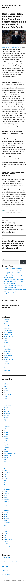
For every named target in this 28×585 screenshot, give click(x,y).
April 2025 (7, 345)
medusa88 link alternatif (9, 562)
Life (5, 480)
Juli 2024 (6, 364)
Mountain (7, 489)
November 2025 (8, 332)
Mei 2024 (6, 368)
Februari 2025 (8, 349)
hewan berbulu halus (10, 453)
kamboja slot (6, 557)
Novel (5, 497)
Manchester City (12, 212)
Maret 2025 (7, 347)
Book (5, 398)
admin (6, 210)
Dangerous (7, 426)
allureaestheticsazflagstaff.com (11, 47)
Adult (5, 382)
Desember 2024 (8, 353)
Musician (6, 493)
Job (5, 468)
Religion (6, 512)
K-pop (6, 470)
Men (5, 485)
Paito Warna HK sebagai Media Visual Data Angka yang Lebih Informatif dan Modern (15, 292)
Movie (5, 491)
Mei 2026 (6, 324)
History (6, 457)
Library (6, 478)
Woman (6, 543)
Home (5, 459)
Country (6, 422)
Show (5, 520)
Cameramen (7, 405)
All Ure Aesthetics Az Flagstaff (9, 580)
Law (5, 476)
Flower (6, 438)
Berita (17, 210)
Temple (6, 533)
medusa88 (5, 570)
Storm (5, 527)
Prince (5, 508)
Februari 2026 (8, 326)
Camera (6, 403)
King (5, 474)
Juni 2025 (6, 340)
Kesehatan (7, 472)
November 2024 (8, 355)
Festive (6, 436)
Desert (6, 430)
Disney (6, 432)
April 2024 (7, 370)
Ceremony (7, 413)
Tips (5, 535)
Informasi (6, 464)
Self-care (6, 518)
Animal (6, 384)
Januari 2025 (7, 351)
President (6, 506)
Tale (5, 529)
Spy (5, 525)
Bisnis (5, 396)
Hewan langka (8, 455)
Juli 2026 (6, 319)
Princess (6, 510)
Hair (5, 449)
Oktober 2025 (8, 334)
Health (6, 451)
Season (6, 514)
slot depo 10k (6, 574)
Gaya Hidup (7, 445)
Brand (5, 401)
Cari (3, 259)
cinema (6, 417)
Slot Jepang (7, 522)
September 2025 (8, 336)
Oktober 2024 (8, 357)
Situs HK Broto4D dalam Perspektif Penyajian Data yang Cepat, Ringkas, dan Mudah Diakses (14, 281)
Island (5, 466)
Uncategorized (8, 539)
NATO (5, 495)
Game (5, 443)
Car (5, 409)
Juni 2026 (6, 321)
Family (6, 434)
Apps (5, 388)
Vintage (6, 541)
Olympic (6, 501)
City (5, 419)
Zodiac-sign (7, 546)
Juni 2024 (6, 366)
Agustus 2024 (8, 361)
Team (5, 531)
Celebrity (6, 411)
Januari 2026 (7, 328)
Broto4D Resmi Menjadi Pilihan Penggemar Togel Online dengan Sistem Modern (13, 275)
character (6, 415)
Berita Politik (7, 394)
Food (5, 441)
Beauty (6, 390)
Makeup (6, 483)
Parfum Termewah (9, 504)
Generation (7, 447)
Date (5, 428)
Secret (5, 516)
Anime (6, 386)
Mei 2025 (6, 342)
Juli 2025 (6, 338)
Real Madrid (19, 212)
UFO (5, 537)
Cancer (6, 407)
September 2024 (8, 359)
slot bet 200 (5, 566)
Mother (6, 487)
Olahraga (6, 499)
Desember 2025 (8, 330)
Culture (6, 424)
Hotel (5, 462)
